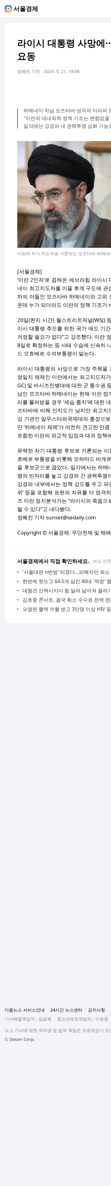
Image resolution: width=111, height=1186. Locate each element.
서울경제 (26, 9)
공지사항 (96, 1010)
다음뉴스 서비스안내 (25, 1010)
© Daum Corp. (20, 1039)
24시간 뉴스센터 (66, 1010)
